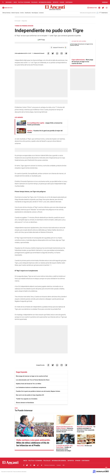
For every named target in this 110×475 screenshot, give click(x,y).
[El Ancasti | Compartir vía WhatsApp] (57, 53)
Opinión (62, 2)
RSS (63, 465)
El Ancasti (18, 21)
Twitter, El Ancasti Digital (27, 465)
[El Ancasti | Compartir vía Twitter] (52, 53)
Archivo (22, 12)
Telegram (41, 465)
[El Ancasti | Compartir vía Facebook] (48, 53)
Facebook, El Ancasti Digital (23, 465)
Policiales (34, 2)
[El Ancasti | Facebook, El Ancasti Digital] (99, 7)
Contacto (41, 12)
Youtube (34, 465)
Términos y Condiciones (49, 465)
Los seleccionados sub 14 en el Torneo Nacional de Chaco (32, 380)
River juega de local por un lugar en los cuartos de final (32, 376)
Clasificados (28, 12)
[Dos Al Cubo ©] (101, 472)
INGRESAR (105, 2)
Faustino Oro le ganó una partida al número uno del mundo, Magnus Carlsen (38, 391)
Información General (45, 2)
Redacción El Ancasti (39, 53)
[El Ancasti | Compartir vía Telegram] (66, 53)
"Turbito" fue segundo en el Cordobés (26, 399)
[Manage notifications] (106, 468)
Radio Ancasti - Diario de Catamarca (7, 8)
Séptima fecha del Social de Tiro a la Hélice (28, 383)
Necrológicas (35, 12)
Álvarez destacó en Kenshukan (25, 402)
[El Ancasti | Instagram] (107, 7)
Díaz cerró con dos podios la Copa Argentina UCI (30, 395)
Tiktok (38, 465)
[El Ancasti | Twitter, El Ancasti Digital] (103, 7)
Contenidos (68, 2)
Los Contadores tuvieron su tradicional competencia (31, 387)
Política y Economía (24, 2)
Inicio (15, 2)
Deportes (55, 2)
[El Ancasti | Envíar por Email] (61, 53)
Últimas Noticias (6, 12)
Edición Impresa (15, 12)
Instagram (30, 465)
